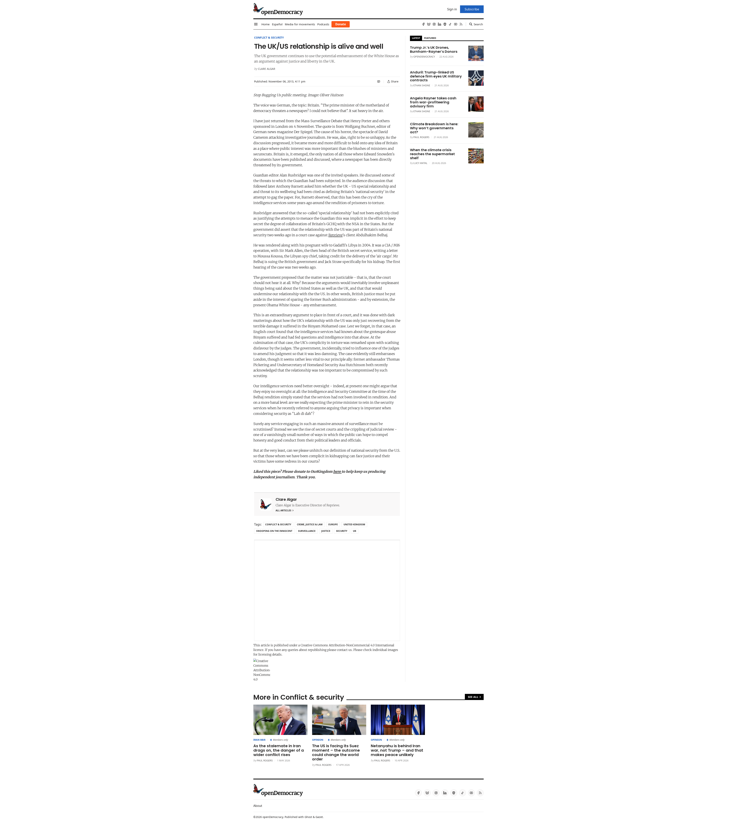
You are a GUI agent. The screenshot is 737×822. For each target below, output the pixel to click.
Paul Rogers (421, 137)
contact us (344, 650)
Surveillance (307, 531)
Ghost (308, 817)
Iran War (259, 739)
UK (354, 531)
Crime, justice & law (310, 524)
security (341, 531)
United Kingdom (354, 524)
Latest (416, 38)
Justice (325, 531)
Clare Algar (266, 69)
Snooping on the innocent (274, 531)
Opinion (317, 739)
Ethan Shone (421, 85)
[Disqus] (327, 590)
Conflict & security (269, 37)
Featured (430, 38)
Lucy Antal (420, 163)
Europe (333, 524)
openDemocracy (424, 56)
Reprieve (335, 235)
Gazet (319, 817)
